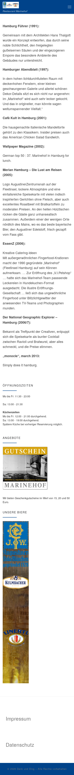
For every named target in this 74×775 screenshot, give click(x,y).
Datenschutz (20, 744)
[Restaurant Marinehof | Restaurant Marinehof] (11, 4)
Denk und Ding (25, 768)
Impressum (18, 718)
